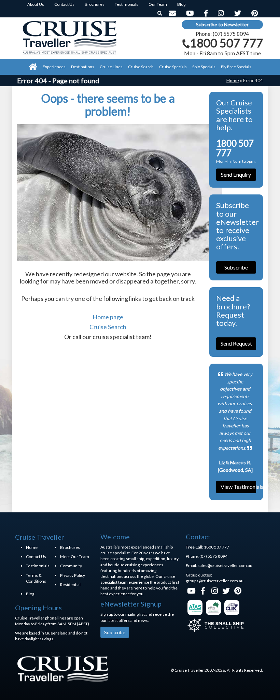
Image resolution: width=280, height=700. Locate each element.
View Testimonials (238, 486)
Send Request (236, 343)
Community (71, 565)
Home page (108, 317)
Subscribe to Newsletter (222, 24)
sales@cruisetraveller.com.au (225, 565)
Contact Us (36, 556)
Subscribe (236, 267)
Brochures (70, 547)
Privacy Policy (72, 575)
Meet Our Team (74, 556)
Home (232, 80)
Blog (30, 593)
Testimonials (38, 565)
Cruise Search (107, 327)
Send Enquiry (236, 174)
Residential (70, 584)
